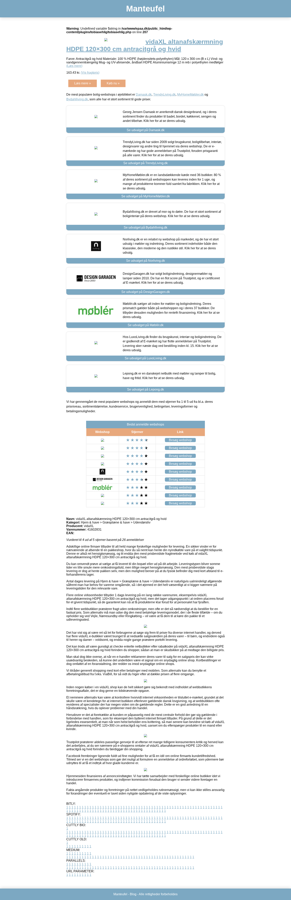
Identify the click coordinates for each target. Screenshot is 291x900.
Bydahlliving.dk (77, 99)
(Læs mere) (74, 66)
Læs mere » (82, 83)
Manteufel (145, 8)
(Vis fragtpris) (90, 72)
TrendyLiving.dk (164, 94)
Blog (133, 894)
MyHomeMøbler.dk (190, 94)
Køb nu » (113, 83)
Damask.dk (144, 94)
